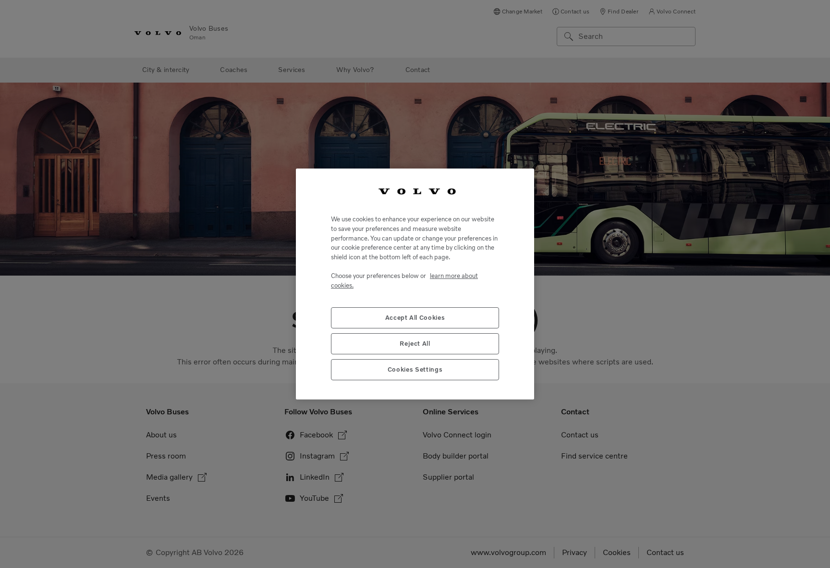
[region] (415, 284)
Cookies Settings (415, 369)
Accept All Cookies (415, 317)
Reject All (415, 343)
